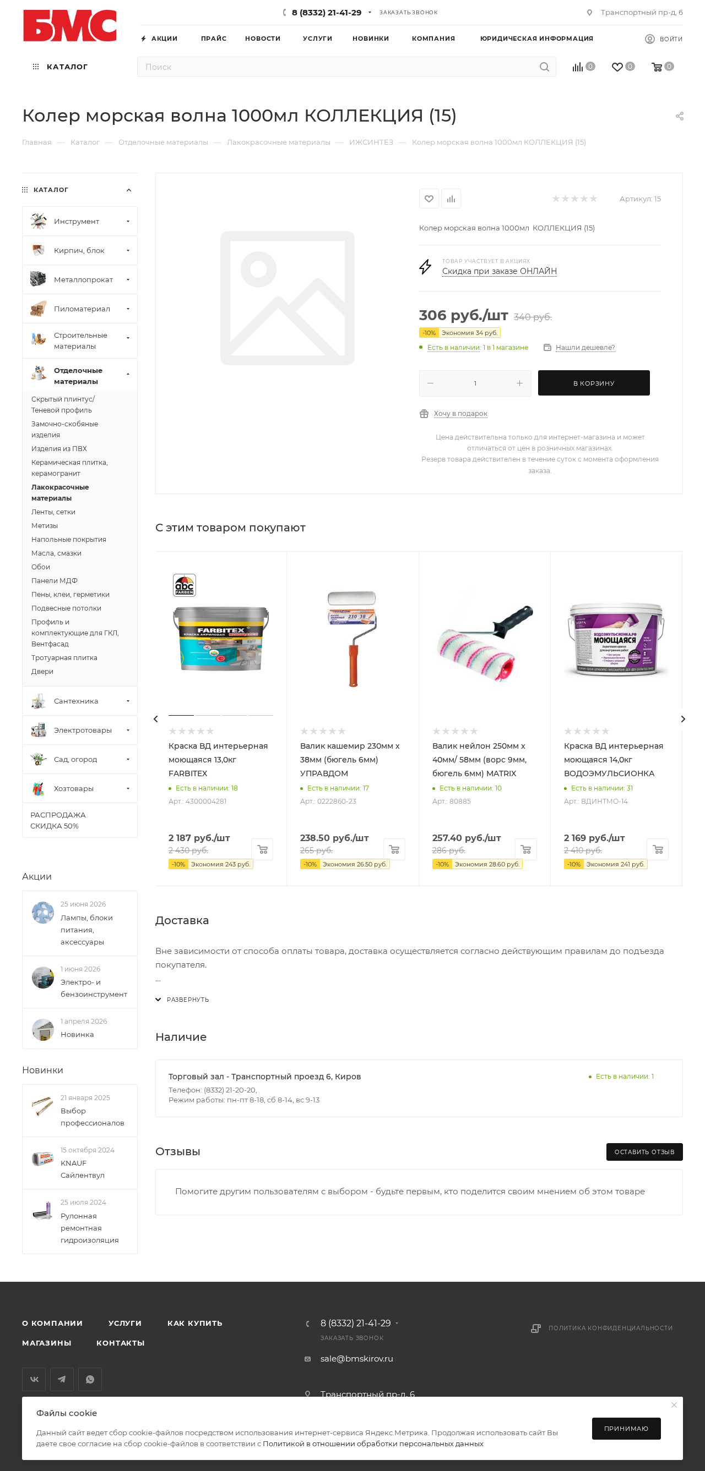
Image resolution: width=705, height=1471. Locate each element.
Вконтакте (34, 1379)
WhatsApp (90, 1379)
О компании (52, 1323)
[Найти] (544, 67)
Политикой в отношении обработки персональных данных (373, 1443)
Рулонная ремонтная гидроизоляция (90, 1227)
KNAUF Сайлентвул (83, 1169)
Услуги (125, 1323)
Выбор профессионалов (92, 1116)
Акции (37, 876)
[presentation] (155, 719)
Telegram (62, 1379)
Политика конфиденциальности (611, 1328)
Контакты (120, 1342)
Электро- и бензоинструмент (94, 988)
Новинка (77, 1034)
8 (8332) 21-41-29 (327, 12)
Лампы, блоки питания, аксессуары (87, 929)
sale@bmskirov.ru (357, 1358)
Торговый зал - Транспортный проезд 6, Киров (265, 1077)
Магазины (46, 1342)
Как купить (195, 1323)
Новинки (42, 1070)
